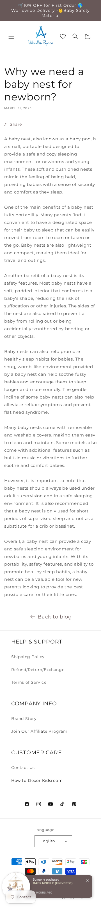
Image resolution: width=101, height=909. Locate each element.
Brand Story (24, 718)
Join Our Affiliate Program (39, 731)
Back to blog (55, 617)
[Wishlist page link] (63, 36)
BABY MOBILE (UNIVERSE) (53, 883)
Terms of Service (29, 682)
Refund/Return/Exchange (37, 669)
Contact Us (23, 767)
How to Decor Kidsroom (37, 780)
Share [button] (16, 124)
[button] (11, 36)
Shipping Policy (28, 656)
